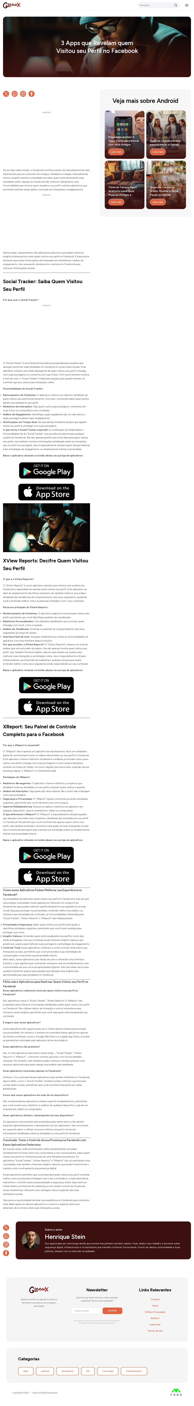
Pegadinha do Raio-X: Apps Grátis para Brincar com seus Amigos (123, 140)
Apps (25, 1371)
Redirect (155, 1318)
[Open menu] (188, 5)
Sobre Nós (155, 1324)
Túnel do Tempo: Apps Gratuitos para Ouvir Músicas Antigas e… (122, 191)
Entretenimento (134, 1371)
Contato (155, 1299)
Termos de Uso (155, 1330)
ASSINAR (112, 1311)
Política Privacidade (155, 1312)
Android (45, 1371)
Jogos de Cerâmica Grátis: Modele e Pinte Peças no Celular (164, 191)
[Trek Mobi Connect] (176, 1393)
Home (155, 1305)
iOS (88, 1371)
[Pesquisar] (176, 5)
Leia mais (116, 151)
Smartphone (68, 1371)
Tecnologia (107, 1371)
